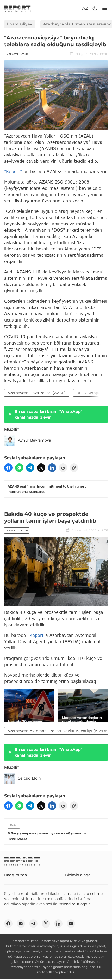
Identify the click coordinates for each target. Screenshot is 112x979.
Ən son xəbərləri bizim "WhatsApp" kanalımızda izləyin (48, 414)
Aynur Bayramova (34, 440)
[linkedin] (52, 467)
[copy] (74, 467)
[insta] (21, 923)
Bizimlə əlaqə (78, 875)
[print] (63, 467)
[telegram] (30, 467)
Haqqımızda (15, 875)
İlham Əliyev (19, 24)
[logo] (17, 8)
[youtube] (71, 923)
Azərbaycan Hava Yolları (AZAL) (37, 393)
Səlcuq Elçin (29, 778)
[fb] (8, 467)
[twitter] (41, 467)
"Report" (13, 171)
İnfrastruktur (16, 54)
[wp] (19, 467)
